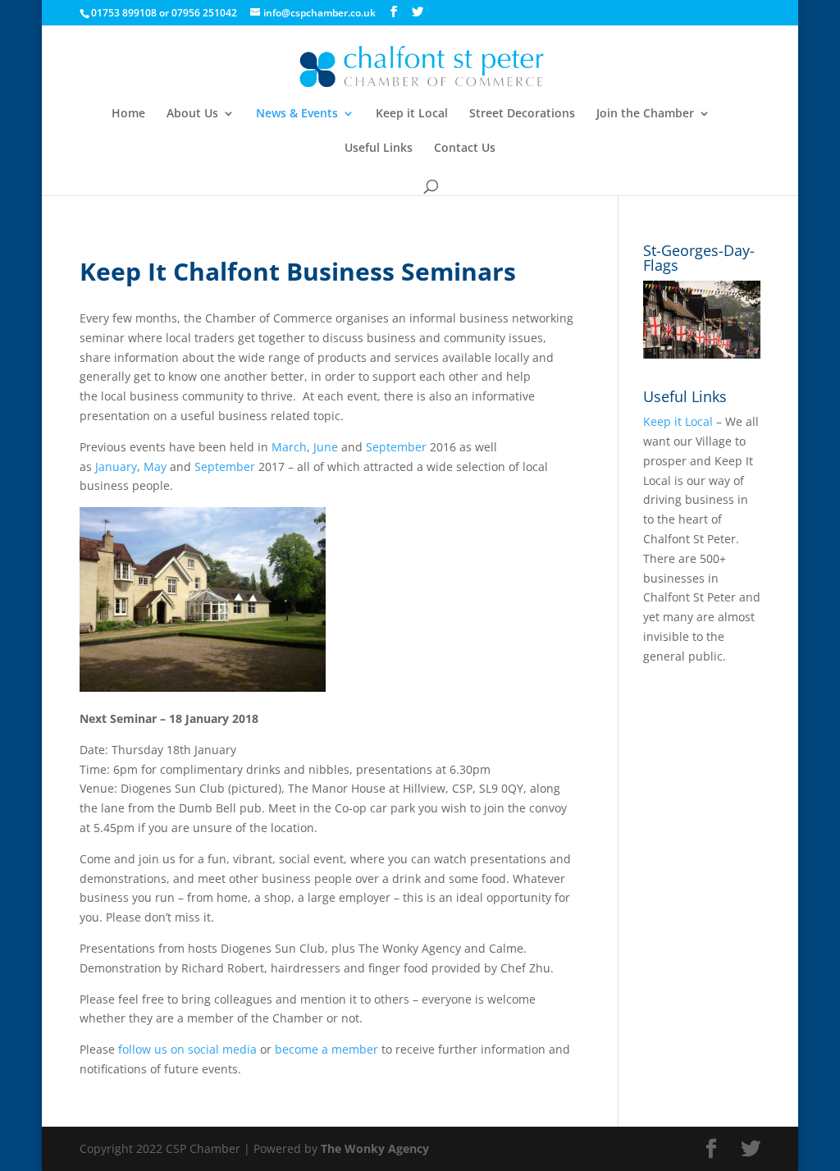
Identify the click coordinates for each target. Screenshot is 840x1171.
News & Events (297, 114)
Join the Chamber (645, 114)
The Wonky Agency (375, 1148)
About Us (192, 114)
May (155, 466)
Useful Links (379, 148)
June (325, 447)
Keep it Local (412, 114)
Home (128, 114)
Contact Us (464, 148)
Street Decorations (522, 114)
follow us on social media (187, 1049)
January (116, 466)
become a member (326, 1049)
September (396, 447)
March (289, 447)
